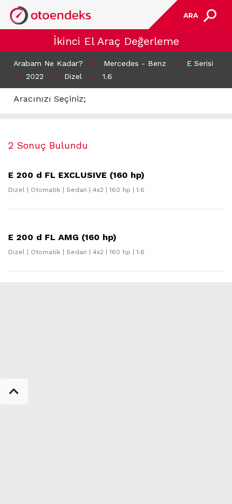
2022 (35, 76)
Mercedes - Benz (135, 63)
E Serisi (200, 63)
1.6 (107, 76)
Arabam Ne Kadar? (48, 63)
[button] (14, 391)
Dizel (73, 76)
